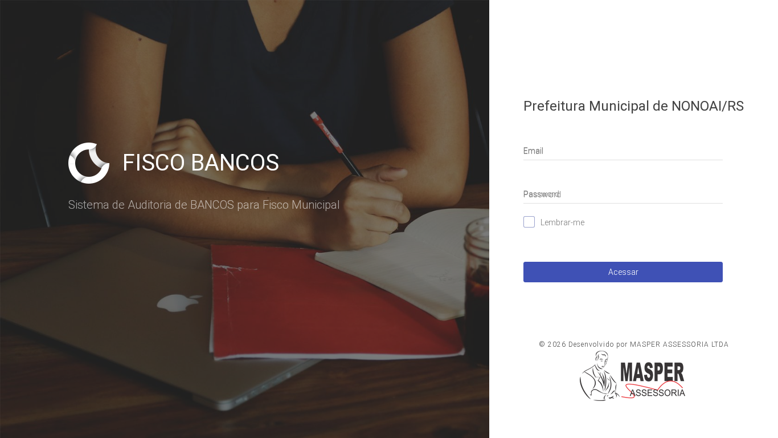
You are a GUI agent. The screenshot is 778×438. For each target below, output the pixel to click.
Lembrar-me (562, 222)
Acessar (623, 272)
